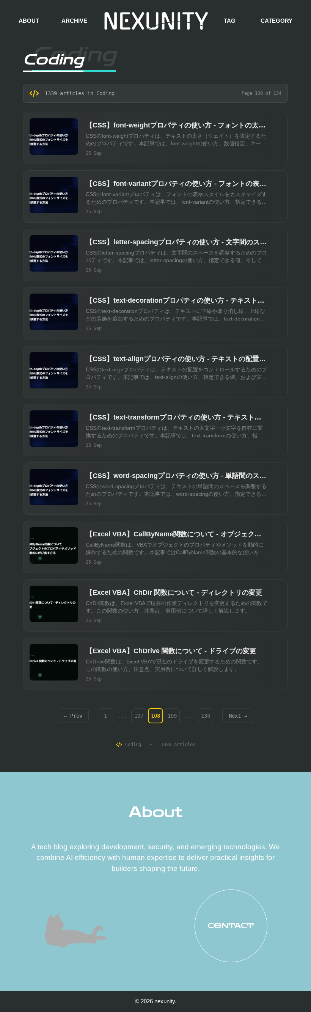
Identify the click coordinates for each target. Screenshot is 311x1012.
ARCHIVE (74, 20)
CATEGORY (276, 20)
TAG (230, 20)
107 (138, 716)
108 (155, 716)
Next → (238, 716)
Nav (26, 985)
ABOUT (29, 20)
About (155, 812)
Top (289, 989)
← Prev (73, 716)
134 (205, 716)
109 (172, 716)
